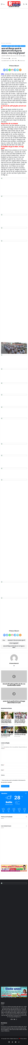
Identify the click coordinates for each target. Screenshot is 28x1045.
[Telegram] (15, 69)
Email (2, 770)
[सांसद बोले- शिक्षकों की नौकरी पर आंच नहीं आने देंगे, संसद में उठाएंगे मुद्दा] (21, 715)
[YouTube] (15, 1019)
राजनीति (19, 45)
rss (4, 640)
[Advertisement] (14, 24)
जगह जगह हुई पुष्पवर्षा (14, 643)
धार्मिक (13, 45)
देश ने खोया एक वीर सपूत (20, 734)
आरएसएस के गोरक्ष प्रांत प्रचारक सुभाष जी (16, 640)
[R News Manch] (14, 4)
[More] (20, 69)
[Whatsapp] (9, 69)
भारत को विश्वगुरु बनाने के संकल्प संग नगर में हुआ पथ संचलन (14, 646)
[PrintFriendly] (17, 69)
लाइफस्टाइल (23, 45)
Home (3, 43)
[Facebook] (4, 69)
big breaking (8, 43)
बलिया (16, 45)
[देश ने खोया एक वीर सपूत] (21, 729)
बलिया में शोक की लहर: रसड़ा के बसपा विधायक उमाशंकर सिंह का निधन (6, 721)
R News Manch (6, 58)
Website (3, 775)
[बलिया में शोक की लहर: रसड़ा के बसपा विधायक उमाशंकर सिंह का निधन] (7, 715)
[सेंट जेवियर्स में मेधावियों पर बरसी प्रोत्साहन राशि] (7, 729)
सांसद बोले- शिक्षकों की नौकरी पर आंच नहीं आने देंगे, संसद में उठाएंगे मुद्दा (20, 721)
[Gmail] (12, 69)
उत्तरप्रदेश (9, 45)
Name (2, 764)
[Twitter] (7, 69)
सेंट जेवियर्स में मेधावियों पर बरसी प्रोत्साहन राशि (7, 735)
